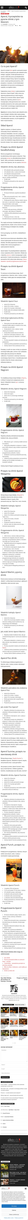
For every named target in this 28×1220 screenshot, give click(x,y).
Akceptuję (14, 1206)
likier (11, 70)
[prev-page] (13, 1043)
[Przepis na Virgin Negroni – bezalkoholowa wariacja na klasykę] (23, 1010)
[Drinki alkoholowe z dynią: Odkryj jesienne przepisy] (14, 1010)
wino (19, 99)
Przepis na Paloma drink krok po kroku (14, 1026)
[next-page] (15, 1043)
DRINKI (9, 11)
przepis (9, 158)
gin (17, 382)
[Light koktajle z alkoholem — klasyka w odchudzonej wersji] (5, 1010)
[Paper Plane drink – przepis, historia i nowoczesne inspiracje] (5, 1021)
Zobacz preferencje (14, 1214)
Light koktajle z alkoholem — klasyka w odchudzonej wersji (5, 1015)
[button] (25, 1188)
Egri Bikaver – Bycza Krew (14, 1109)
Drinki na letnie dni (9, 970)
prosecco (9, 255)
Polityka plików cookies (9, 1217)
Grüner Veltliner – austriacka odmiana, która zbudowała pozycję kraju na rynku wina (12, 1085)
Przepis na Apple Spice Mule (22, 1026)
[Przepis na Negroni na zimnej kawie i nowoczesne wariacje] (23, 1033)
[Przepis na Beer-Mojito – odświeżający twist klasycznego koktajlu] (5, 1033)
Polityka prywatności (19, 1217)
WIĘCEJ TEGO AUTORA (19, 1004)
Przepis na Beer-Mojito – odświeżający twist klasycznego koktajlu (4, 1038)
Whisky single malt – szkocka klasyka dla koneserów (12, 1095)
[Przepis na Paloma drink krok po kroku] (14, 1021)
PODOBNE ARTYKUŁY (8, 1004)
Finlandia (5, 1127)
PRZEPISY (7, 13)
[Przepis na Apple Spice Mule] (23, 1021)
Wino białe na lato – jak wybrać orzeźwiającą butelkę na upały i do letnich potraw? (14, 1089)
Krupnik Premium (6, 1113)
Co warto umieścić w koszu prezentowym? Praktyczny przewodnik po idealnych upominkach (12, 1098)
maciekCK (5, 24)
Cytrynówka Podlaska (8, 1116)
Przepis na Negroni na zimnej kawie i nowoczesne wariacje (23, 1038)
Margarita (19, 495)
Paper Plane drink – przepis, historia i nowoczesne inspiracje (5, 1027)
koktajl (13, 91)
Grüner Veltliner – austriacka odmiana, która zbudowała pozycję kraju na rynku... (17, 1166)
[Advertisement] (14, 35)
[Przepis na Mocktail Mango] (14, 1033)
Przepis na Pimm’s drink (22, 978)
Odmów (14, 1210)
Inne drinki (7, 957)
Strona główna (3, 11)
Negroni (24, 378)
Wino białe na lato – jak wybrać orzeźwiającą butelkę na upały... (18, 1173)
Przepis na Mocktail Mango (14, 1037)
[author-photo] (14, 988)
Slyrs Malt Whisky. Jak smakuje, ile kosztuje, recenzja (6, 979)
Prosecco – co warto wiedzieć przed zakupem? (11, 1092)
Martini (4, 647)
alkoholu (23, 162)
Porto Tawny (7, 1106)
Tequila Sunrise (17, 758)
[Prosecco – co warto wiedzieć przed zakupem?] (5, 1182)
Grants (4, 1123)
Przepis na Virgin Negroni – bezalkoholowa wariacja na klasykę (23, 1015)
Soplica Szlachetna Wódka (8, 1120)
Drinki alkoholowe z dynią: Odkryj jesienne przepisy (14, 1014)
